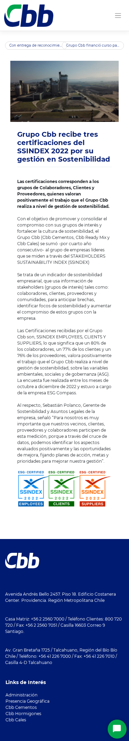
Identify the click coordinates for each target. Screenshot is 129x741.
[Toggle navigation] (118, 16)
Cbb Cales (16, 719)
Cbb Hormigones (23, 713)
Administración (21, 694)
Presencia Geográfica (28, 701)
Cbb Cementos (21, 707)
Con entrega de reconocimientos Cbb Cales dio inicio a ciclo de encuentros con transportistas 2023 (38, 45)
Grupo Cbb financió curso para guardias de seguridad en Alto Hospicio (95, 45)
